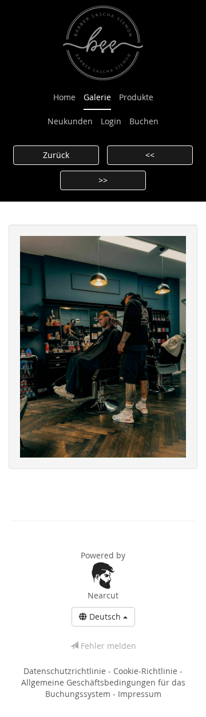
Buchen (144, 121)
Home (64, 97)
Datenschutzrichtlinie (65, 670)
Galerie (97, 97)
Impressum (139, 693)
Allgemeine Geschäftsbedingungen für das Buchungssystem (103, 688)
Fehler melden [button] (107, 645)
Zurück (56, 154)
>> (103, 180)
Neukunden (70, 121)
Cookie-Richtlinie (146, 670)
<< (149, 154)
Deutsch (105, 616)
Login (111, 121)
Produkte (136, 97)
